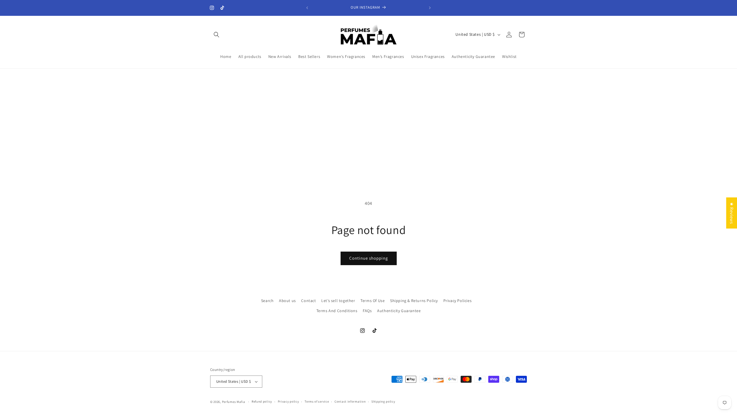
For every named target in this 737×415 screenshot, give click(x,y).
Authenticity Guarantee (399, 310)
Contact (308, 300)
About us (287, 300)
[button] (216, 34)
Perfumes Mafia (233, 402)
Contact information (350, 401)
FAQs (367, 310)
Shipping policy (383, 401)
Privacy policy (288, 401)
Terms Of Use (372, 300)
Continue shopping (368, 258)
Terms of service (317, 401)
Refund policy (262, 401)
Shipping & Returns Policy (414, 300)
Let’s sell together (338, 300)
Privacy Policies (457, 300)
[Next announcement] (429, 7)
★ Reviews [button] (732, 213)
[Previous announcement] (307, 7)
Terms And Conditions (337, 310)
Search (267, 300)
